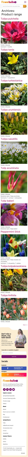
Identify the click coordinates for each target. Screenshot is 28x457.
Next (25, 325)
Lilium (4, 441)
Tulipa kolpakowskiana (13, 266)
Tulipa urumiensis (11, 109)
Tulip (4, 422)
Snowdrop (5, 433)
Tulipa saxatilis (9, 138)
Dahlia (4, 439)
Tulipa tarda (7, 49)
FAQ (4, 414)
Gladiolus (5, 444)
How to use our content (9, 412)
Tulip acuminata (10, 168)
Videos (4, 403)
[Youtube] (13, 389)
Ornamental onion (7, 428)
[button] (25, 2)
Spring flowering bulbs (8, 395)
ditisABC (23, 453)
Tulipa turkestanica (11, 80)
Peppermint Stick (10, 231)
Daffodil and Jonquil (8, 425)
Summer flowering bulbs (9, 398)
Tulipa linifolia (8, 295)
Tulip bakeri (7, 200)
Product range (6, 401)
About (4, 409)
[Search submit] (25, 6)
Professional (6, 417)
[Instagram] (10, 389)
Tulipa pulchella (9, 18)
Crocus (4, 430)
